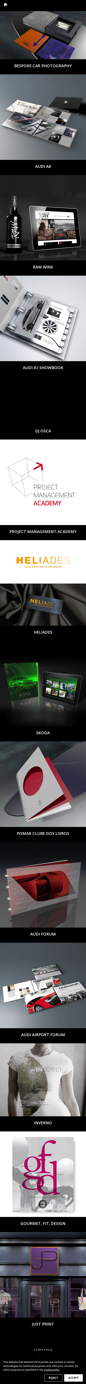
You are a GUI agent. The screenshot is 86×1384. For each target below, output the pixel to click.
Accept (73, 1378)
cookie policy (51, 1369)
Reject (53, 1378)
